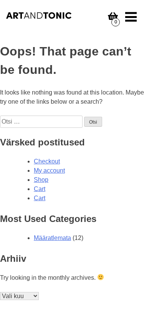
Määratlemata (52, 238)
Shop (41, 179)
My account (49, 170)
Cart (39, 189)
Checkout (47, 161)
